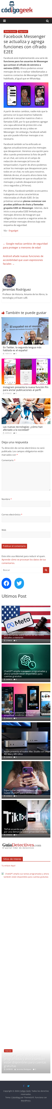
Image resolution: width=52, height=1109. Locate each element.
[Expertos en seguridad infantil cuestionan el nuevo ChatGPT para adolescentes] (26, 762)
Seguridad (23, 31)
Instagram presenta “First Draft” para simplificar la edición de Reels (22, 714)
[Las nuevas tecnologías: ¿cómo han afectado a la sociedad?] (26, 399)
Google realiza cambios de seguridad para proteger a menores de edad (25, 245)
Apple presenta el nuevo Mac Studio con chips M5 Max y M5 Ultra (27, 753)
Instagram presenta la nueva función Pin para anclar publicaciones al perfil (25, 389)
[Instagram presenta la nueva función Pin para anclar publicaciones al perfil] (26, 360)
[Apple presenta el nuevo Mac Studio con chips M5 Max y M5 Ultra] (26, 723)
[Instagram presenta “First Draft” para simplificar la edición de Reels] (26, 685)
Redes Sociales (10, 31)
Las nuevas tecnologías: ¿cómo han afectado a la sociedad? (23, 428)
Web (4, 530)
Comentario (8, 460)
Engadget (13, 230)
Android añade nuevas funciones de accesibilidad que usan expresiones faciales (23, 259)
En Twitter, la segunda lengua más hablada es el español (22, 349)
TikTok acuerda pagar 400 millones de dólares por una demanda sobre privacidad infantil (27, 830)
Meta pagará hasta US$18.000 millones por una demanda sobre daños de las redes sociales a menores (25, 635)
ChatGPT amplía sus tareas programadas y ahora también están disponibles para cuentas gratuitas (25, 674)
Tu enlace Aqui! (8, 865)
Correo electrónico (12, 514)
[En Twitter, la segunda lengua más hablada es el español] (25, 318)
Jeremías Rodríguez (25, 874)
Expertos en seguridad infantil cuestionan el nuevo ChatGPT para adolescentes (26, 791)
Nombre (7, 499)
